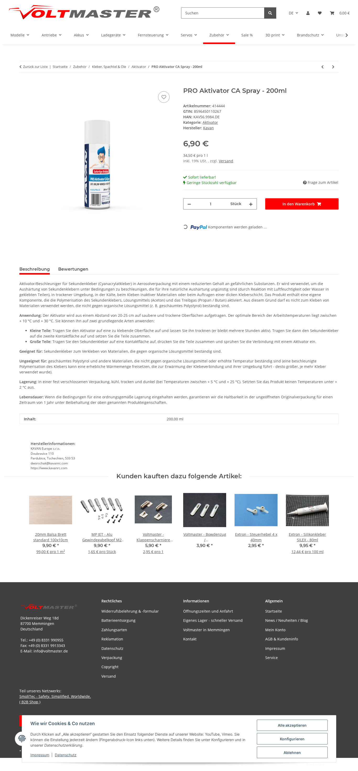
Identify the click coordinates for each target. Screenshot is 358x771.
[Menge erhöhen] (251, 204)
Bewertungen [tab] (73, 269)
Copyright (109, 666)
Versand (226, 160)
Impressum (39, 755)
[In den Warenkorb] (23, 84)
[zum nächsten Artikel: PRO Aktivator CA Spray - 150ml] (333, 66)
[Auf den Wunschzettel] (164, 97)
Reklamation (112, 638)
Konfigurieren (292, 739)
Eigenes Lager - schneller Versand (213, 620)
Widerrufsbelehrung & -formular (130, 611)
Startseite (273, 611)
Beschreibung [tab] (34, 269)
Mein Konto (275, 629)
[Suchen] (270, 13)
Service (271, 657)
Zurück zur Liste (35, 66)
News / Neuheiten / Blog (286, 620)
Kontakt (190, 638)
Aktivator (210, 122)
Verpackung (111, 657)
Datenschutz (66, 755)
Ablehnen (292, 752)
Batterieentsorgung (118, 620)
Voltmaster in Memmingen (206, 629)
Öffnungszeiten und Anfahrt (208, 611)
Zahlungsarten (114, 629)
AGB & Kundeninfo (281, 638)
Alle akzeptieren (292, 725)
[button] (308, 13)
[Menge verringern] (189, 204)
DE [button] (291, 12)
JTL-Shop (330, 764)
